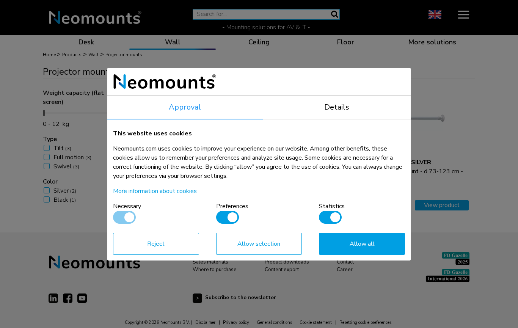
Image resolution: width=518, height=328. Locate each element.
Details (336, 107)
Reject (156, 244)
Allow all (362, 244)
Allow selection (258, 244)
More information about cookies (155, 191)
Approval (185, 107)
